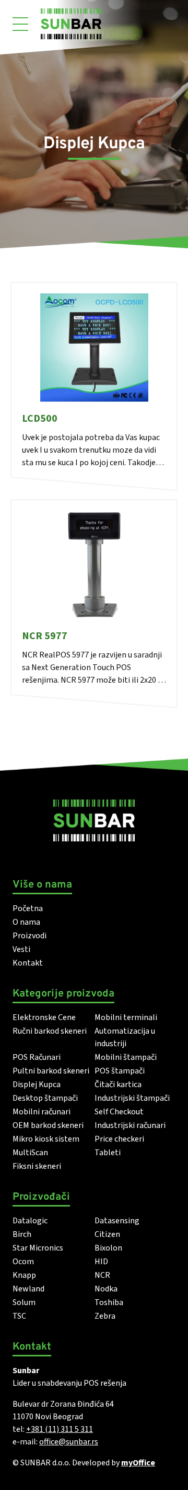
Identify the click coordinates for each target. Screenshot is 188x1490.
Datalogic (30, 1220)
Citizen (107, 1234)
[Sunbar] (71, 23)
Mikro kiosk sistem (46, 1139)
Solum (24, 1302)
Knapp (24, 1275)
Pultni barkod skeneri (51, 1071)
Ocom (23, 1261)
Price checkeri (119, 1139)
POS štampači (120, 1071)
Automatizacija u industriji (125, 1037)
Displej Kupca (37, 1084)
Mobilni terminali (126, 1017)
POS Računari (37, 1057)
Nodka (106, 1289)
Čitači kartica (118, 1084)
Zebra (105, 1316)
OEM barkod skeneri (48, 1125)
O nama (26, 922)
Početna (28, 908)
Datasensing (117, 1220)
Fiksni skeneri (37, 1166)
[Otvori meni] (20, 24)
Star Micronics (38, 1248)
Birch (22, 1234)
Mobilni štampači (126, 1057)
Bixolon (108, 1248)
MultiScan (30, 1152)
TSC (19, 1316)
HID (101, 1261)
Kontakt (28, 963)
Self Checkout (119, 1112)
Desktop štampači (45, 1098)
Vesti (21, 949)
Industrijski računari (130, 1125)
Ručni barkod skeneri (50, 1031)
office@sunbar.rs (68, 1442)
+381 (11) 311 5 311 (59, 1429)
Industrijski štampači (132, 1098)
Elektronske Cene (44, 1017)
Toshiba (109, 1302)
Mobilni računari (41, 1112)
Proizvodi (29, 935)
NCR (102, 1275)
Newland (28, 1289)
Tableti (108, 1152)
